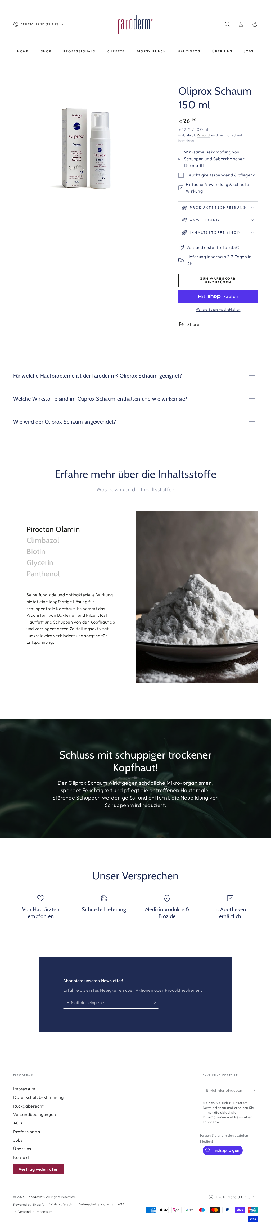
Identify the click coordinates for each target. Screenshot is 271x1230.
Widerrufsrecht (61, 1204)
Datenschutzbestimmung (38, 1097)
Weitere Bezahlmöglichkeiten (218, 309)
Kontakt (21, 1157)
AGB (17, 1122)
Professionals (26, 1131)
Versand (203, 135)
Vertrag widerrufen (39, 1169)
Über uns (22, 1148)
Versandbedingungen (34, 1114)
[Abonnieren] (155, 1002)
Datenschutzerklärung (95, 1204)
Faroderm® (35, 1197)
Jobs (17, 1140)
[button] (227, 24)
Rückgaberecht (28, 1106)
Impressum (24, 1088)
